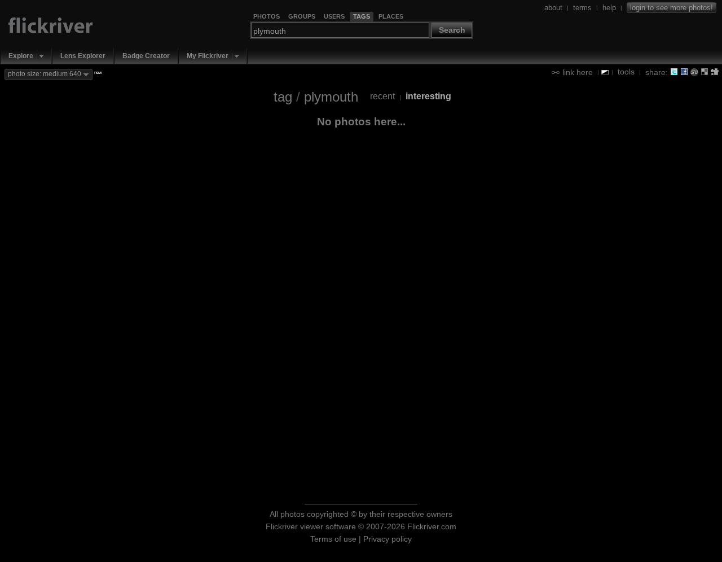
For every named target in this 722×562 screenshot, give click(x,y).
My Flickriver (207, 56)
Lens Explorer (82, 56)
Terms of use (333, 538)
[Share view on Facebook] (684, 71)
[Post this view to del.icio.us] (704, 71)
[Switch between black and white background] (605, 72)
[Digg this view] (715, 71)
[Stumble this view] (694, 71)
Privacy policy (387, 538)
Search (452, 29)
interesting (428, 96)
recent (382, 96)
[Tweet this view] (674, 71)
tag (283, 96)
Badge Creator (146, 56)
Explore (20, 56)
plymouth (331, 96)
